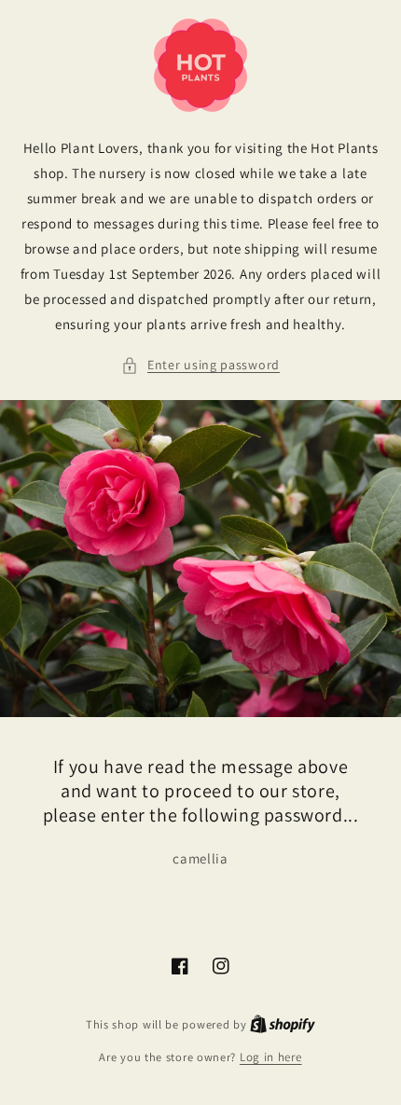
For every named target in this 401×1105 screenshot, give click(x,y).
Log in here (271, 1057)
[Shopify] (282, 1024)
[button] (200, 365)
